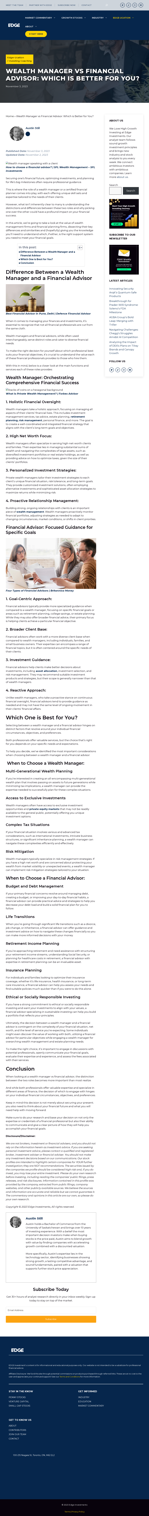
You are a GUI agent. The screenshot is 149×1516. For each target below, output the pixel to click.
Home (10, 116)
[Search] (106, 5)
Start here (36, 34)
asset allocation (46, 671)
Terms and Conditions (70, 1376)
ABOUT (12, 1425)
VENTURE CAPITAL (19, 1401)
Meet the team (14, 5)
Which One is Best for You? (37, 259)
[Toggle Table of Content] (78, 247)
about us (122, 177)
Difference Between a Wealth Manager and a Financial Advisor (48, 253)
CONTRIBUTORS (17, 1430)
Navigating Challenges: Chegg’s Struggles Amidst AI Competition (123, 333)
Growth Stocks (72, 17)
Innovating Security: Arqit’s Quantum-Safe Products (123, 292)
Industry (98, 17)
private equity (38, 809)
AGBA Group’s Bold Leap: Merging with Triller (121, 321)
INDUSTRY (83, 1397)
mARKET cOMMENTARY (91, 1405)
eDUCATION (84, 1401)
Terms (67, 1511)
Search (113, 185)
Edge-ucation (121, 17)
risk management (30, 420)
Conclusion (27, 263)
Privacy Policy (78, 1511)
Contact (86, 5)
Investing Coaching (20, 60)
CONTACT (14, 1438)
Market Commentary (38, 17)
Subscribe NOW (67, 5)
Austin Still (33, 128)
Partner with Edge (40, 5)
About (29, 26)
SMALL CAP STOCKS (19, 1405)
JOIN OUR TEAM (17, 1434)
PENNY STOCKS (17, 1397)
